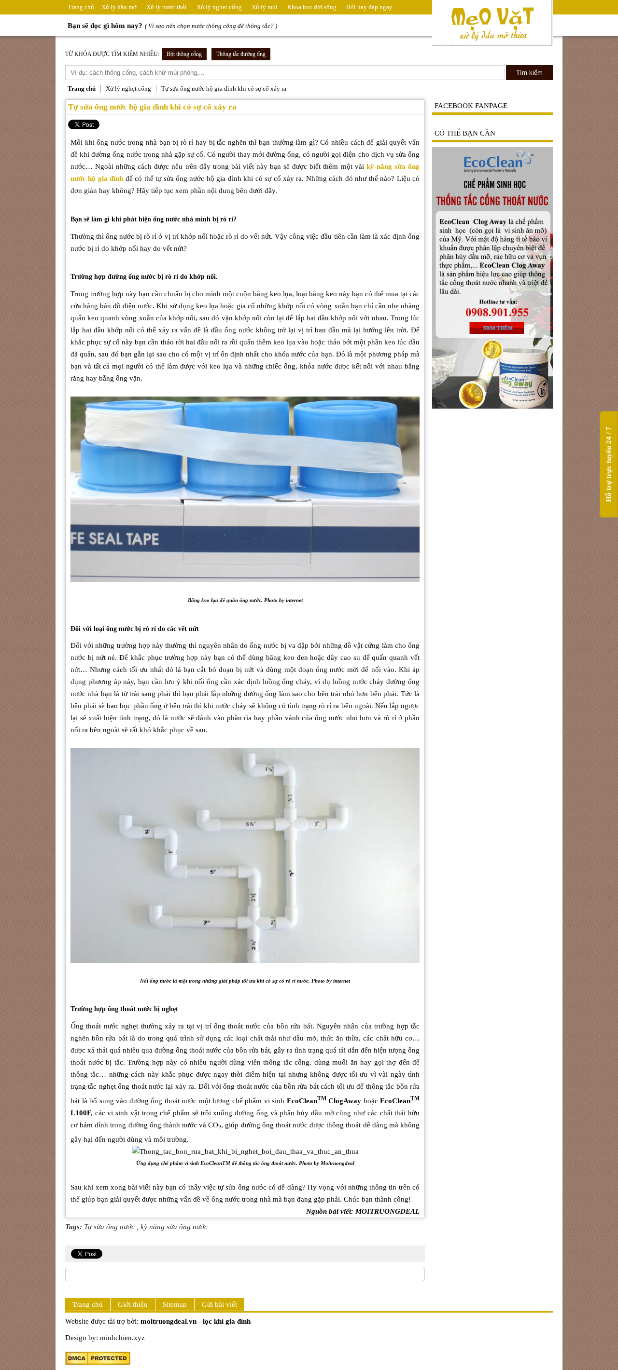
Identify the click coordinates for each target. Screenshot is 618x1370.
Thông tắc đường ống (241, 54)
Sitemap (175, 1304)
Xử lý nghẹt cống (219, 7)
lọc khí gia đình (227, 1321)
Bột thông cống (184, 54)
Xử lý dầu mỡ (119, 7)
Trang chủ (81, 7)
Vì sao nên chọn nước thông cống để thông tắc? (211, 25)
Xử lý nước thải (166, 7)
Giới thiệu (133, 1304)
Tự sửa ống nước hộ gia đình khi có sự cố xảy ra (152, 106)
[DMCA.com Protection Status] (97, 1363)
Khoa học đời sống (312, 7)
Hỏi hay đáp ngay (369, 7)
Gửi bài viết (219, 1304)
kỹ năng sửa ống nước (174, 1227)
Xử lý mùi (265, 7)
